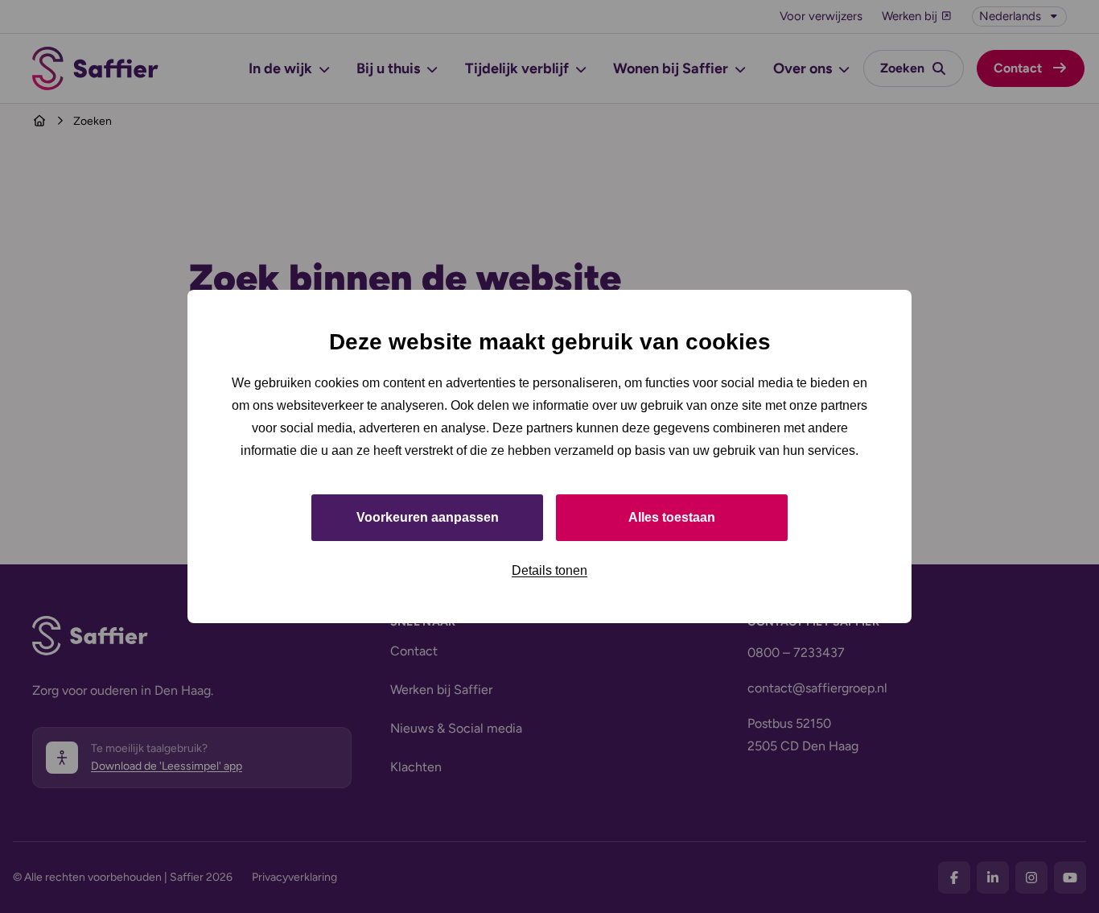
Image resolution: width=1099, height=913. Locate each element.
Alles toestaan (671, 517)
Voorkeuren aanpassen (427, 517)
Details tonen (549, 570)
